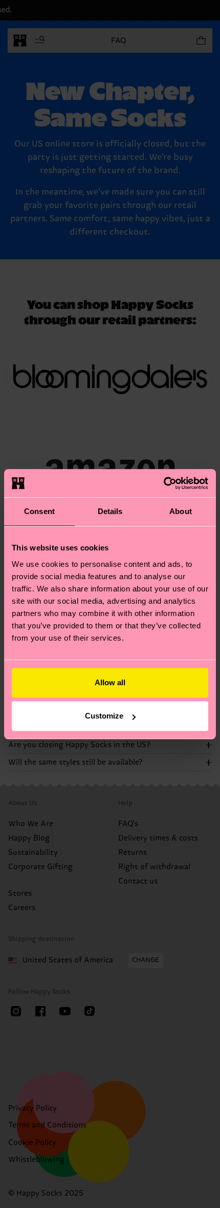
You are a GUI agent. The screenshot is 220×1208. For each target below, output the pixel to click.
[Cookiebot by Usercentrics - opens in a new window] (163, 483)
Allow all (110, 682)
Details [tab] (110, 511)
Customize (104, 715)
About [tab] (180, 511)
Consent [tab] (39, 511)
